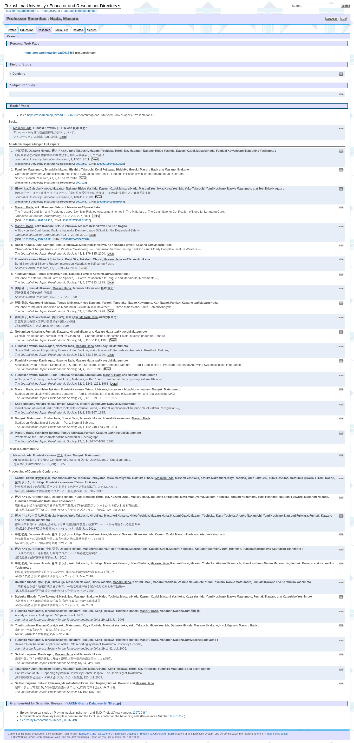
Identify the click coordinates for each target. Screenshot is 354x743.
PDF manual (43, 11)
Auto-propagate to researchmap (75, 11)
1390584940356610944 (110, 201)
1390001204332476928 (75, 239)
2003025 (81, 182)
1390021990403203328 (110, 163)
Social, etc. (61, 30)
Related (78, 30)
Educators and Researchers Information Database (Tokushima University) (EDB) (126, 733)
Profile (12, 30)
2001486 (81, 163)
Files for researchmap (19, 11)
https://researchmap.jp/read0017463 (49, 52)
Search (92, 30)
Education (26, 30)
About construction (277, 733)
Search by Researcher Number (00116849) (48, 720)
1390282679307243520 (76, 220)
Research (44, 30)
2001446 (81, 201)
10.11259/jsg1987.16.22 (36, 239)
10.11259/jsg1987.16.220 (37, 220)
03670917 (177, 716)
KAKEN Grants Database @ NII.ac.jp (93, 703)
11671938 (139, 712)
